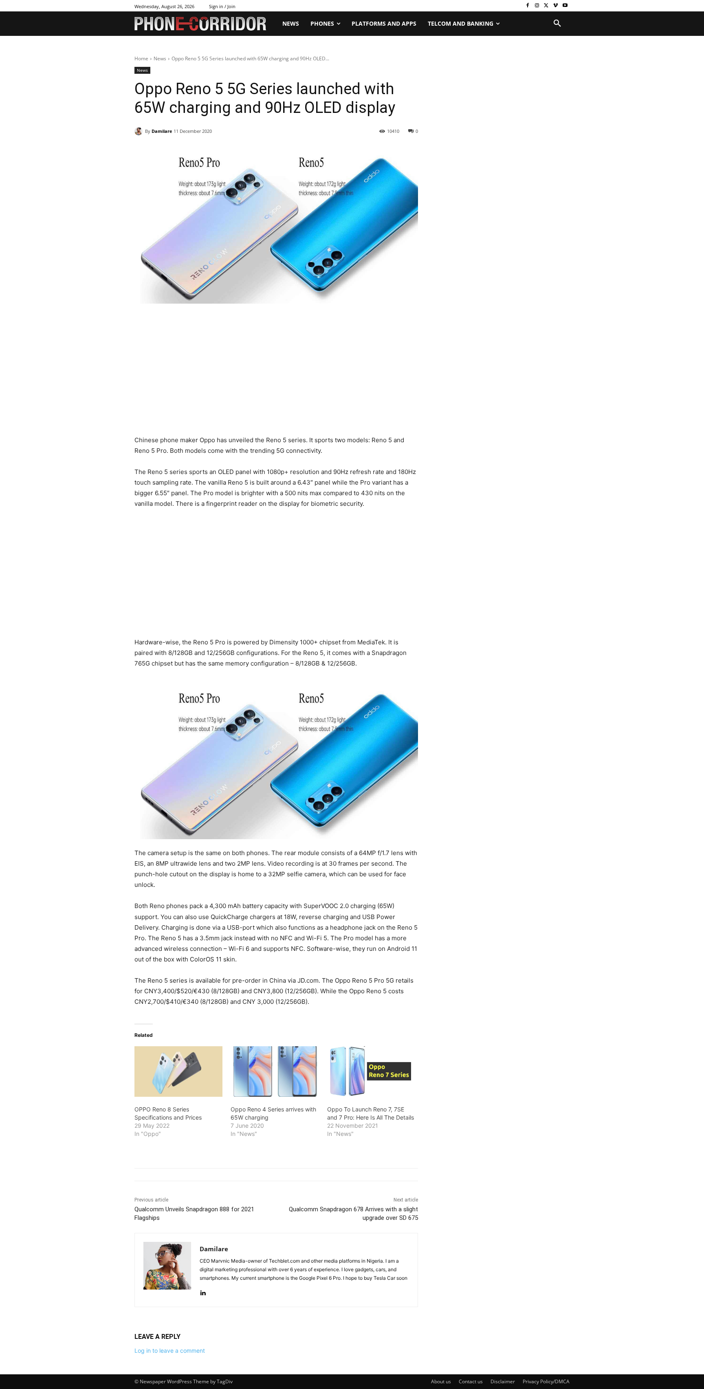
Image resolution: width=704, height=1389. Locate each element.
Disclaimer (503, 1381)
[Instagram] (537, 6)
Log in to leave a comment (169, 1350)
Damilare (162, 131)
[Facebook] (527, 6)
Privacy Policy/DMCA (546, 1381)
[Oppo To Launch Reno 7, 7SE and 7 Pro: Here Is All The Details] (371, 1071)
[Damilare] (139, 131)
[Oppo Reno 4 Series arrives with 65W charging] (275, 1071)
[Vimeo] (555, 6)
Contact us (471, 1381)
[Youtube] (565, 6)
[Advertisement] (276, 374)
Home (141, 58)
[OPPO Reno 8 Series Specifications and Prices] (178, 1071)
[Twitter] (546, 6)
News (160, 58)
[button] (557, 23)
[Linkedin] (203, 1291)
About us (441, 1381)
